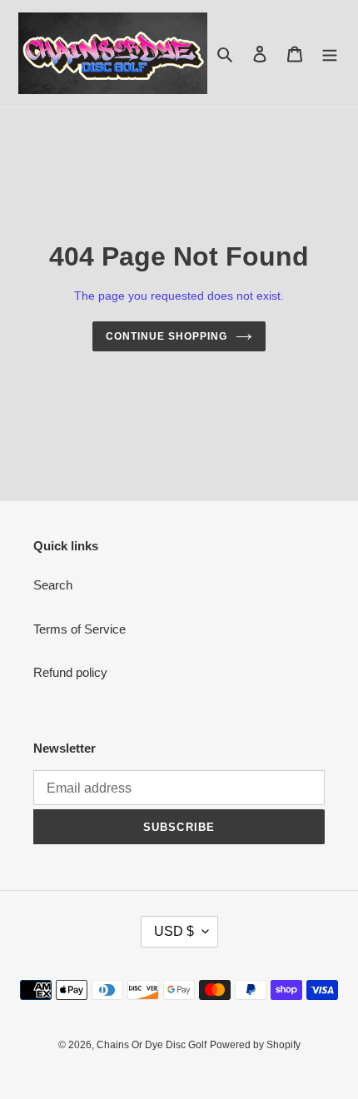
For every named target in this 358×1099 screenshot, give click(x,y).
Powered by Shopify (255, 1045)
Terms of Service (79, 629)
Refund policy (70, 672)
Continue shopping (166, 336)
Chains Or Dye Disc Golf (151, 1045)
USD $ (174, 931)
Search (52, 585)
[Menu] (329, 54)
